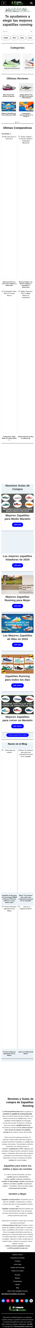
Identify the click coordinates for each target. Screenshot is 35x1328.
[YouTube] (22, 1300)
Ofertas (17, 1284)
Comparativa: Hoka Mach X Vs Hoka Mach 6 (9, 438)
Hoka (22, 38)
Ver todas (17, 685)
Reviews (17, 1275)
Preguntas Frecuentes (17, 1258)
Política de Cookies (17, 1271)
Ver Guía (17, 524)
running (23, 1160)
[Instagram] (8, 1300)
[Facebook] (3, 1300)
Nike (14, 38)
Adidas (6, 38)
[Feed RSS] (31, 1300)
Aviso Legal (17, 1264)
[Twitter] (17, 1300)
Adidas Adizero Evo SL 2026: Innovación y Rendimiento (26, 96)
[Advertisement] (17, 464)
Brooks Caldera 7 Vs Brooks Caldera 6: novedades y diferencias (25, 284)
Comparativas (17, 1281)
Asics (30, 38)
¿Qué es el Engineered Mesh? (25, 1052)
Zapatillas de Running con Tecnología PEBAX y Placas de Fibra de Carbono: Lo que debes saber (9, 899)
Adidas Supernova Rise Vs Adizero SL (26, 437)
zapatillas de (10, 1181)
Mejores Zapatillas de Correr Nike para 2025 (9, 114)
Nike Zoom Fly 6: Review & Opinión (9, 95)
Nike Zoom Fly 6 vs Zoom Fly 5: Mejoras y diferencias (9, 283)
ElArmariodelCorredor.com (23, 1326)
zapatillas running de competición (20, 1179)
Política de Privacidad (17, 1267)
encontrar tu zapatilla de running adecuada (17, 1114)
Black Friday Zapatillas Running (17, 1291)
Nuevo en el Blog (17, 744)
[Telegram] (26, 1300)
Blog (17, 1288)
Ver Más (30, 1324)
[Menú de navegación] (3, 3)
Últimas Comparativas (17, 127)
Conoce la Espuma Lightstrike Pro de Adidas (9, 1053)
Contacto (17, 1261)
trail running (16, 1120)
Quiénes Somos (17, 1254)
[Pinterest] (12, 1300)
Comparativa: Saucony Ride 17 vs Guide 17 (26, 115)
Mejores (17, 1278)
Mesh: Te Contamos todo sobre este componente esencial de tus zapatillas (26, 898)
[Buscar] (31, 3)
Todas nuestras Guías (17, 735)
